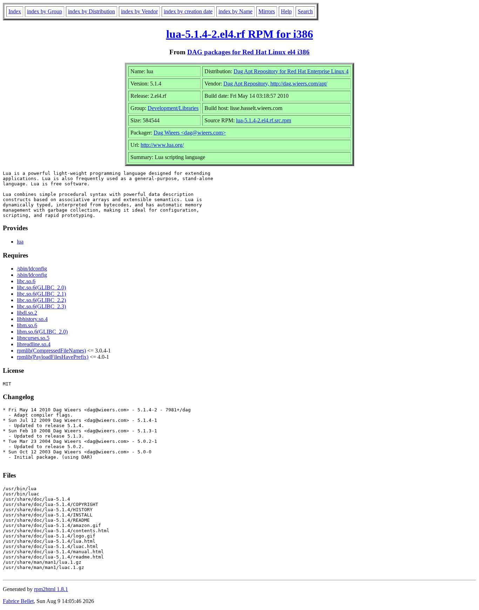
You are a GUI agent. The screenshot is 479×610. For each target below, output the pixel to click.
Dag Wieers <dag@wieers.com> (190, 133)
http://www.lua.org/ (162, 145)
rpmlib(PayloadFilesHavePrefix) (52, 357)
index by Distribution (91, 11)
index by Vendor (139, 11)
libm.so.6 (27, 325)
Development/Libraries (173, 108)
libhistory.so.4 (32, 319)
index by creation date (188, 11)
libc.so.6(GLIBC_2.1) (41, 294)
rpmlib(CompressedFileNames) (51, 351)
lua (20, 242)
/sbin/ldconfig (32, 269)
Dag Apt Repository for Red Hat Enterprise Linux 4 (291, 71)
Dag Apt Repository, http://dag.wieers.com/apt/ (275, 84)
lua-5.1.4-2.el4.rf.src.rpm (263, 120)
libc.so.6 (26, 281)
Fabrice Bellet (18, 601)
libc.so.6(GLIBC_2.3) (41, 306)
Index (14, 11)
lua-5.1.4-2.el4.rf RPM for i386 (239, 34)
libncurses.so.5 (33, 338)
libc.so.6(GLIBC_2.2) (41, 300)
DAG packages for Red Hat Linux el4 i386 (248, 52)
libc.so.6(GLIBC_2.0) (41, 287)
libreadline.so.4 (33, 344)
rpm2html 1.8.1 (51, 589)
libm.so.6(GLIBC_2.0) (42, 332)
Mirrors (266, 11)
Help (286, 11)
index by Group (44, 11)
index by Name (235, 11)
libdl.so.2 (27, 313)
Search (305, 11)
